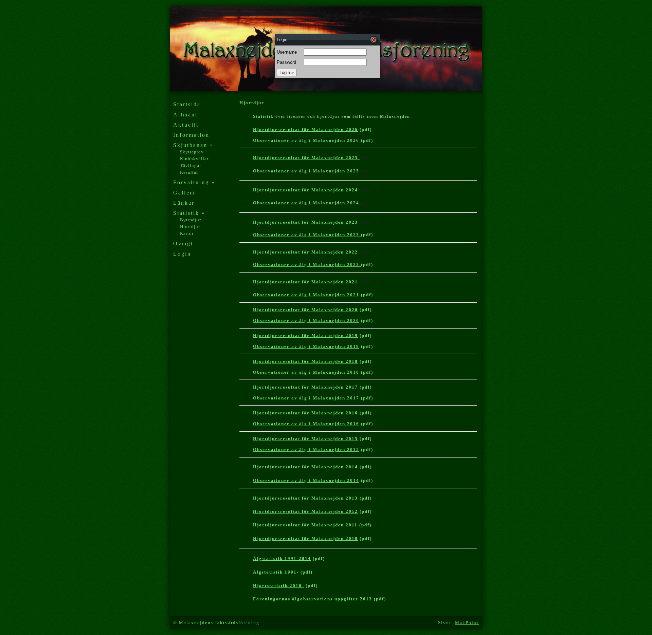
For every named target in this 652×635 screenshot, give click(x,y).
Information (191, 135)
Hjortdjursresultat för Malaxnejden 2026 (305, 129)
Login (182, 254)
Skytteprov (192, 151)
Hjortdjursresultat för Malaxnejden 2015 (305, 438)
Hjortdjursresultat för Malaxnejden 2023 (305, 222)
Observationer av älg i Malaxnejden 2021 (306, 294)
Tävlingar (190, 165)
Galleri (184, 192)
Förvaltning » (194, 182)
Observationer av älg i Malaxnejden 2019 (306, 346)
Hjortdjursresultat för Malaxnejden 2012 (305, 511)
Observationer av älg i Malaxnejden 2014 (306, 480)
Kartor (187, 233)
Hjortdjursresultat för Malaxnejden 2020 (305, 309)
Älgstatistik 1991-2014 (282, 558)
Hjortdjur (190, 226)
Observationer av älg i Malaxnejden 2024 (307, 202)
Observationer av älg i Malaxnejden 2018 (306, 372)
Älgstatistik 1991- (276, 572)
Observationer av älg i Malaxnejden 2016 (306, 423)
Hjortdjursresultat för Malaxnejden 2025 (306, 157)
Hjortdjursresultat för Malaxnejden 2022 (305, 252)
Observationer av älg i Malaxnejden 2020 (306, 320)
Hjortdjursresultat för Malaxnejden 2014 (305, 466)
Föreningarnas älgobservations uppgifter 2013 (312, 598)
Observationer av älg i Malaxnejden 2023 (307, 234)
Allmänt (185, 114)
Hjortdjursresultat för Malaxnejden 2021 (305, 281)
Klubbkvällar (194, 158)
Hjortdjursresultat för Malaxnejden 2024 (306, 189)
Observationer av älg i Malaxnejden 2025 (307, 170)
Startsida (187, 104)
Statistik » (189, 213)
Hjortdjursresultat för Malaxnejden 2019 (305, 335)
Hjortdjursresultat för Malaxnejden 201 (305, 538)
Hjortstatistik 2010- (278, 585)
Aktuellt (186, 125)
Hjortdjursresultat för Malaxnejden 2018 (305, 361)
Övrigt (183, 243)
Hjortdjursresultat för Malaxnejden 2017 (305, 387)
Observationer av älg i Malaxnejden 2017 (306, 397)
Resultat (189, 172)
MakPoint (467, 622)
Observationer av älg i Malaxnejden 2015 (306, 449)
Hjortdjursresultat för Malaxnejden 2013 (305, 498)
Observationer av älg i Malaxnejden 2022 (307, 264)
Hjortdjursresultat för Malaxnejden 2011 (305, 524)
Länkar (184, 203)
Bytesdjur (190, 219)
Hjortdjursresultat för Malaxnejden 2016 (305, 412)
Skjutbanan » (193, 145)
